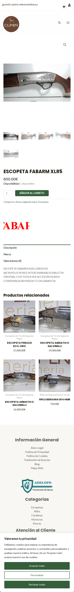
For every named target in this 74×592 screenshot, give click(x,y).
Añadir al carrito (31, 193)
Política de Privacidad (37, 452)
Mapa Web (37, 468)
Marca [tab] (7, 254)
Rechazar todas (37, 584)
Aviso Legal (37, 447)
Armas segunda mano (26, 202)
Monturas (37, 519)
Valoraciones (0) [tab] (12, 260)
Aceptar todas (37, 565)
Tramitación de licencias (37, 460)
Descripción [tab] (10, 247)
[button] (65, 45)
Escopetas (43, 202)
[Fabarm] (16, 221)
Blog (37, 464)
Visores (37, 523)
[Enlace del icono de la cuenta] (69, 5)
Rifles (37, 511)
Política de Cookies (37, 456)
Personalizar (37, 575)
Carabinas (37, 515)
